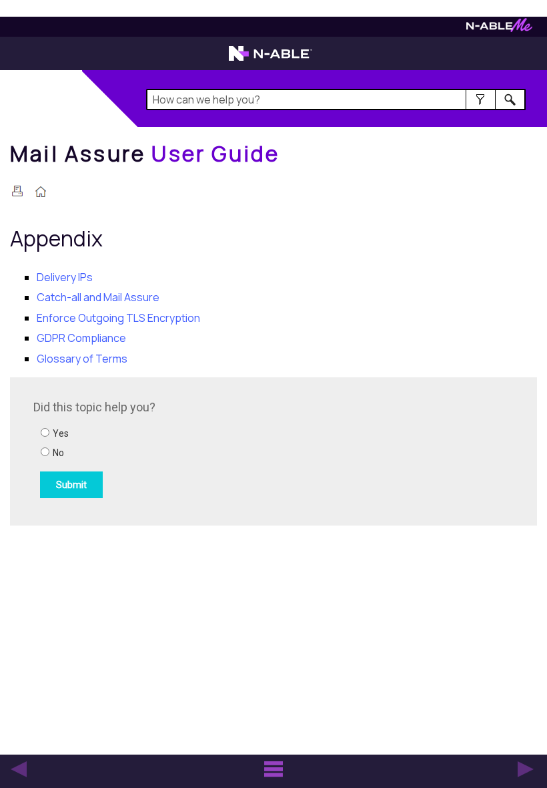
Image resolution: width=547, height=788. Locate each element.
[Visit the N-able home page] (270, 59)
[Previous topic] (19, 769)
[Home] (40, 193)
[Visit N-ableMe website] (499, 28)
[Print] (17, 191)
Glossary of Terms (82, 358)
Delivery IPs (65, 277)
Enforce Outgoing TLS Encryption (118, 318)
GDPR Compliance (81, 338)
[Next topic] (526, 769)
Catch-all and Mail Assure (98, 297)
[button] (481, 99)
